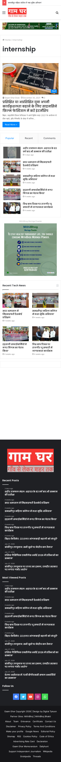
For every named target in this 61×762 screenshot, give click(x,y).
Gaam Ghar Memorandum (25, 746)
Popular (9, 138)
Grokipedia (25, 756)
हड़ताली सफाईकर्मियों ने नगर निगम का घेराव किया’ (38, 191)
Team (15, 721)
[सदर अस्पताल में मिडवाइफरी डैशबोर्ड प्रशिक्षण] (11, 166)
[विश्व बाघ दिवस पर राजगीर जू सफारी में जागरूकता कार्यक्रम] (11, 208)
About (8, 721)
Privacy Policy (24, 726)
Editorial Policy (48, 731)
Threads (37, 756)
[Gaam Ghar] (17, 12)
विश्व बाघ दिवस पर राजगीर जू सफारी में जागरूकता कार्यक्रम (38, 205)
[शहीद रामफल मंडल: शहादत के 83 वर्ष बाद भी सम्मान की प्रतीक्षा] (11, 152)
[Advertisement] (30, 404)
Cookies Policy (30, 736)
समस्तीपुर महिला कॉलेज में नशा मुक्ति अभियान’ (24, 2)
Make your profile (14, 731)
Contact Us (50, 721)
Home (7, 40)
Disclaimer (11, 726)
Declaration (42, 741)
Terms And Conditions (44, 726)
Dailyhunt (44, 746)
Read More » (11, 124)
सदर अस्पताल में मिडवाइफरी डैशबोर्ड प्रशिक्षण (37, 164)
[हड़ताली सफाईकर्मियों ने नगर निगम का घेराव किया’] (11, 194)
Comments (49, 138)
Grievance (25, 721)
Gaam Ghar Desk (12, 98)
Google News (32, 731)
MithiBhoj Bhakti (43, 716)
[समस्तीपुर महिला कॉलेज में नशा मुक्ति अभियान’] (11, 180)
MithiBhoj (28, 716)
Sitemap (11, 736)
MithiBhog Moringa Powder (30, 221)
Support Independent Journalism (25, 751)
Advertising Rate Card (24, 741)
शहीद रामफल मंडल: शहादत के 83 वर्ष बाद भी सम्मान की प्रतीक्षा (40, 150)
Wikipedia (47, 751)
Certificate (38, 721)
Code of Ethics (46, 736)
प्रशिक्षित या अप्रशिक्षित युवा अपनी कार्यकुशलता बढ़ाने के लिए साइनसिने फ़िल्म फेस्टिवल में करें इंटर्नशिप (30, 106)
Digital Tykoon (50, 711)
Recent (29, 138)
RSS (19, 736)
